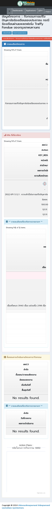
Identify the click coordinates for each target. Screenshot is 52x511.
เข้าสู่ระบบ (48, 12)
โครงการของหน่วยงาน (20, 33)
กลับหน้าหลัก (7, 33)
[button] (9, 11)
